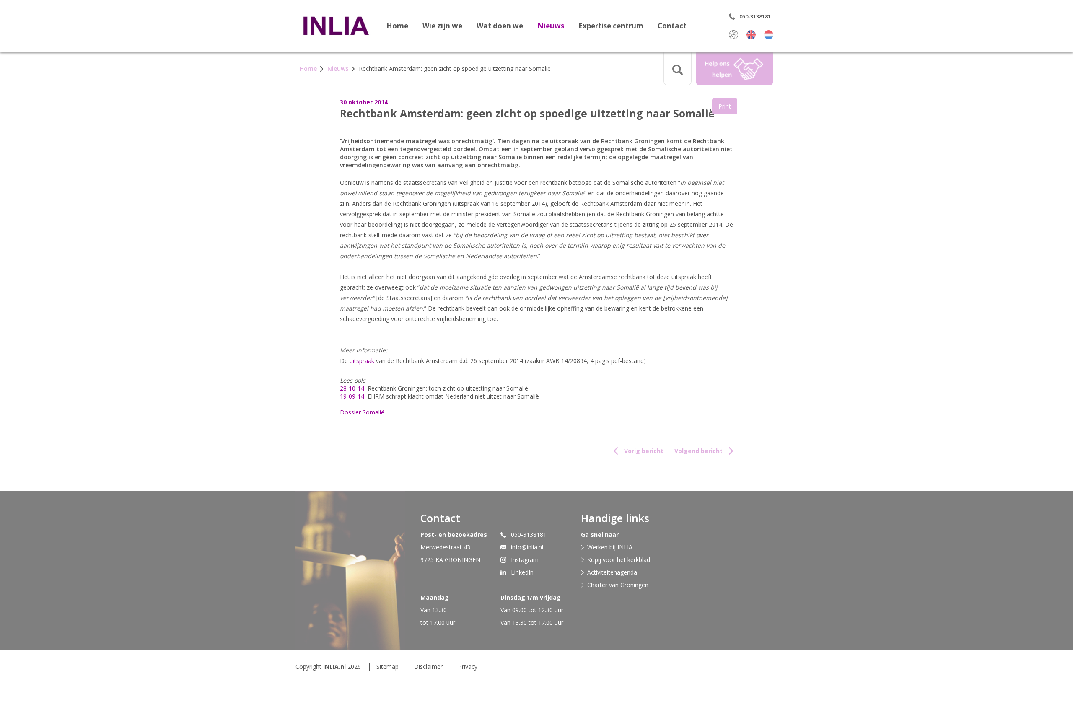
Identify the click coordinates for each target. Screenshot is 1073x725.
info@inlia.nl (527, 547)
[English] (751, 34)
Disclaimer (428, 667)
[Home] (336, 26)
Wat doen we (500, 26)
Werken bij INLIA (609, 547)
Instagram (525, 560)
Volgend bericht (698, 451)
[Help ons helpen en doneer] (734, 68)
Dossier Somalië (362, 412)
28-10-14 (352, 388)
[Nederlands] (768, 34)
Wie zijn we (442, 26)
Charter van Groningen (617, 585)
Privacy (467, 667)
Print (724, 106)
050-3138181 (529, 535)
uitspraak (362, 361)
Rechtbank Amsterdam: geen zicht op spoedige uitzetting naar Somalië (455, 68)
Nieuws (550, 26)
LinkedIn (522, 572)
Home (397, 26)
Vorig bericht (643, 451)
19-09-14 (352, 396)
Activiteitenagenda (612, 572)
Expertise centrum (610, 26)
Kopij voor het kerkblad (618, 560)
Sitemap (387, 667)
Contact (672, 26)
